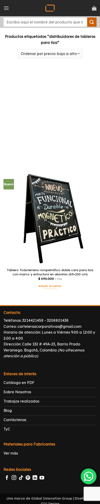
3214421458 (32, 320)
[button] (6, 8)
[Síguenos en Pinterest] (28, 478)
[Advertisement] (50, 113)
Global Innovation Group (51, 498)
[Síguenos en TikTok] (21, 478)
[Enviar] (92, 21)
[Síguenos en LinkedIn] (35, 478)
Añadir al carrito (50, 286)
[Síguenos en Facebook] (7, 478)
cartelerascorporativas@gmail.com (49, 326)
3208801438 (58, 320)
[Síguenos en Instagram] (14, 478)
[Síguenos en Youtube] (42, 478)
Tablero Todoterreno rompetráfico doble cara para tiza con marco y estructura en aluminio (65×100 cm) (50, 272)
